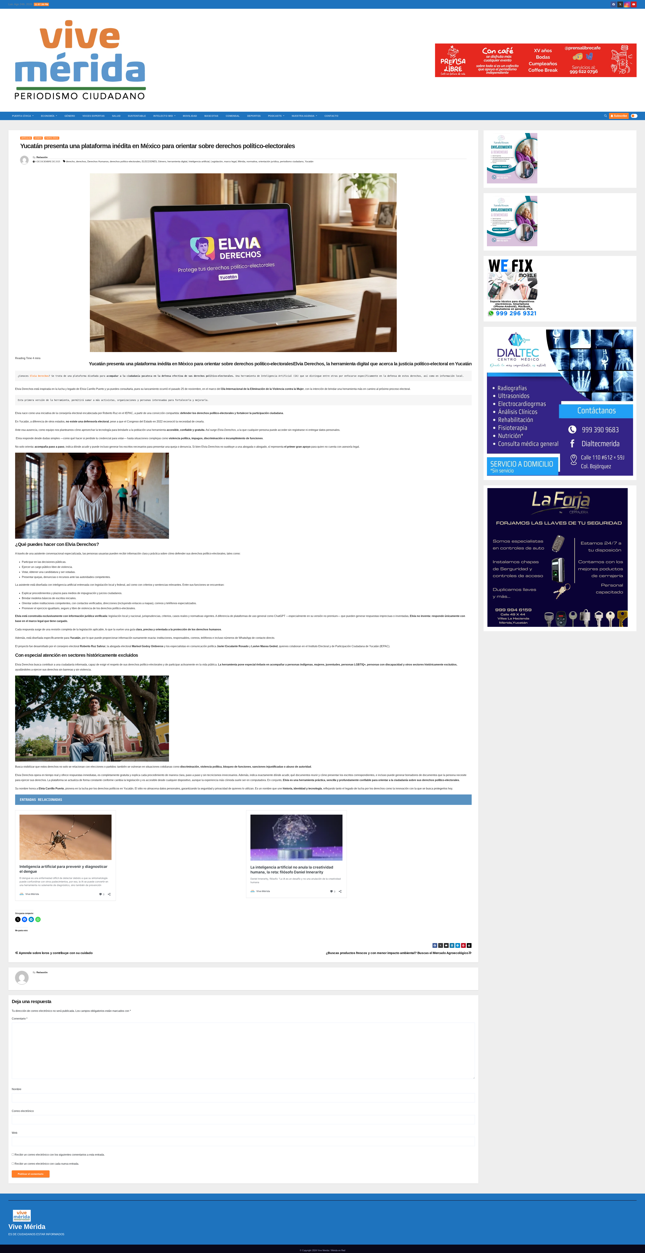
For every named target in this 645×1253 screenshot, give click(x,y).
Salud (116, 116)
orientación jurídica (269, 161)
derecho (70, 161)
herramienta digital (177, 161)
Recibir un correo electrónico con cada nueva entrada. (47, 1163)
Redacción (42, 157)
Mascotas (211, 116)
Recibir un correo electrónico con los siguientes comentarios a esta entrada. (60, 1154)
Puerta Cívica (22, 116)
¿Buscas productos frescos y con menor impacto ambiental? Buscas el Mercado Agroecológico (397, 953)
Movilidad (190, 116)
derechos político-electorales (125, 161)
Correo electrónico (23, 1111)
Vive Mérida (26, 1226)
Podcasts (275, 116)
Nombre (16, 1089)
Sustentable (137, 116)
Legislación (217, 161)
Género (69, 116)
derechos (81, 161)
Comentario (19, 1018)
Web (14, 1132)
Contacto (331, 116)
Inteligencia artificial (199, 161)
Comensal (233, 116)
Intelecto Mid (163, 116)
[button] (605, 115)
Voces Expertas (93, 116)
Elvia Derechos (39, 376)
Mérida (241, 161)
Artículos (26, 138)
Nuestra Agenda (303, 116)
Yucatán (309, 161)
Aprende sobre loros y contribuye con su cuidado (55, 953)
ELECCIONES (149, 161)
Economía (48, 116)
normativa (252, 161)
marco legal (230, 161)
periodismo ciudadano (292, 161)
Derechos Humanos (98, 161)
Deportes (254, 116)
